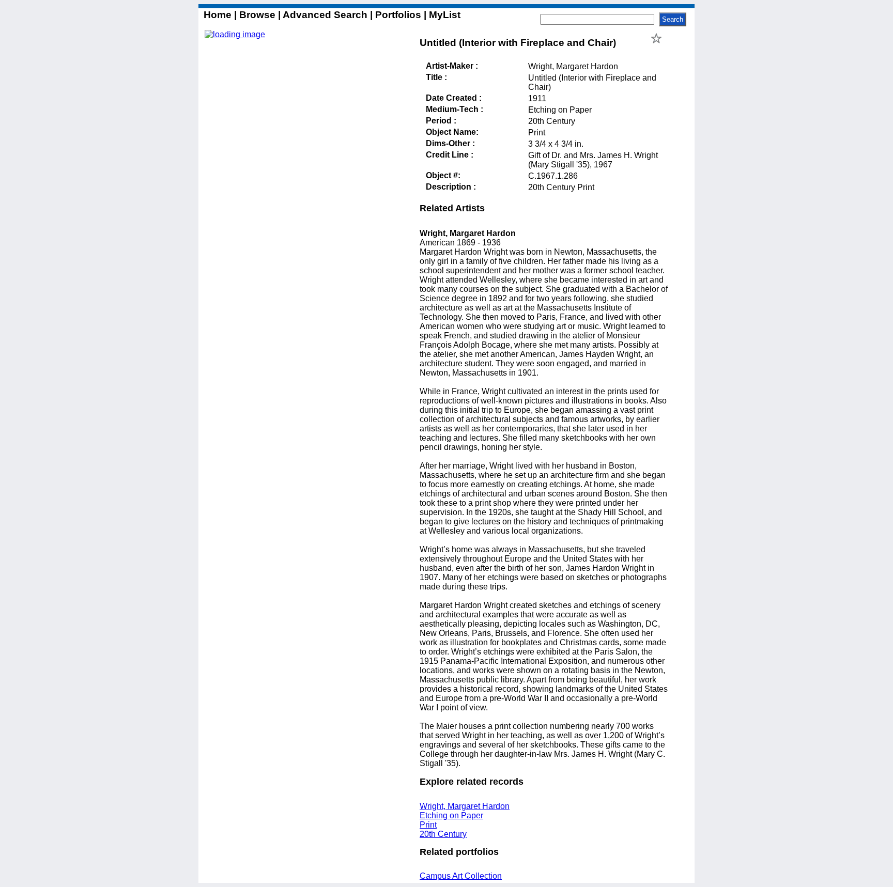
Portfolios (398, 14)
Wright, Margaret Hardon (465, 806)
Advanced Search (325, 14)
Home (219, 14)
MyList (443, 14)
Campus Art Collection (461, 876)
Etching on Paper (451, 815)
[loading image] (235, 34)
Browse (257, 14)
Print (428, 824)
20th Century (443, 834)
